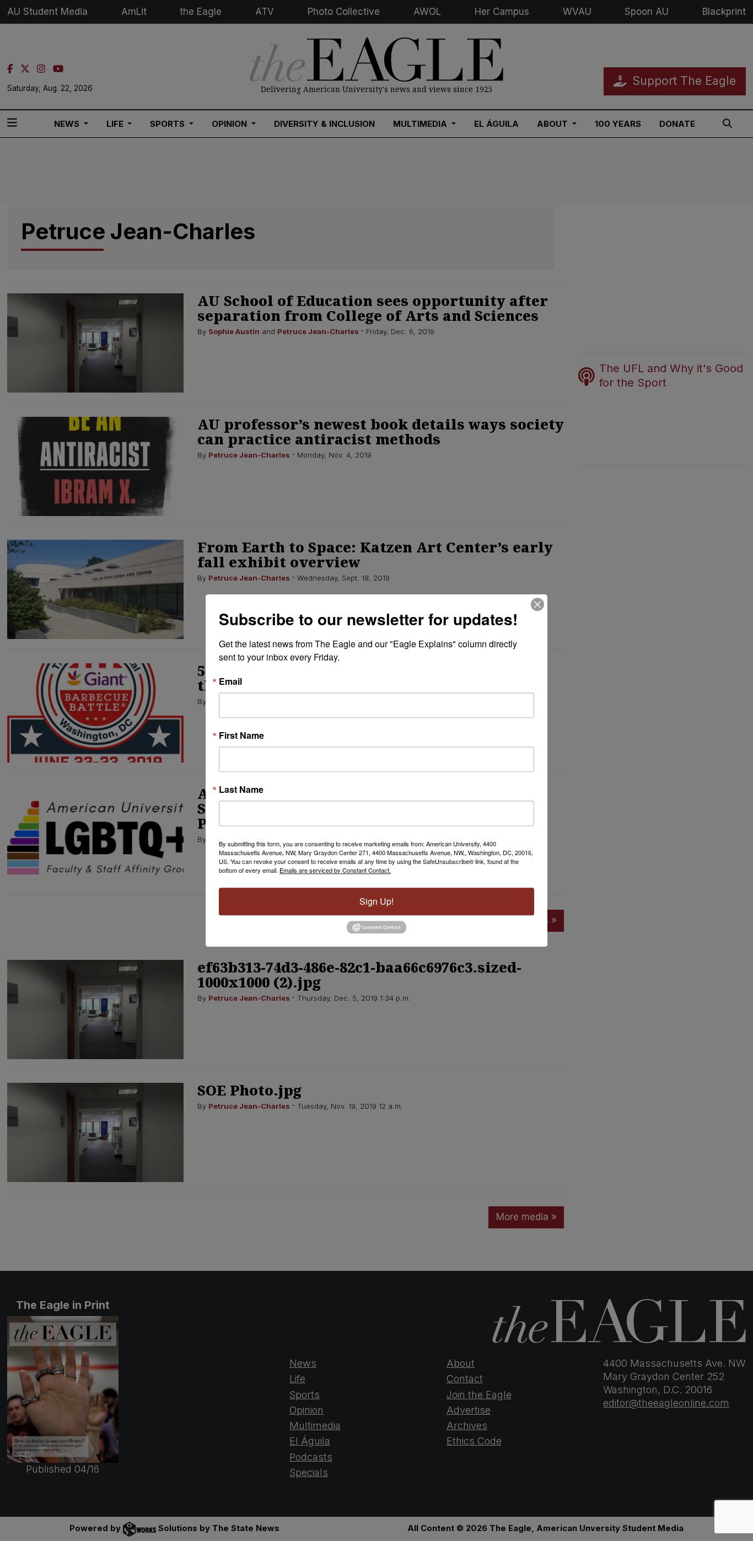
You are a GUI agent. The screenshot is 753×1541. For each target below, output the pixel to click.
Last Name (241, 789)
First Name (241, 735)
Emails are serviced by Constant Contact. (335, 870)
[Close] (537, 604)
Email (230, 681)
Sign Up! (376, 901)
